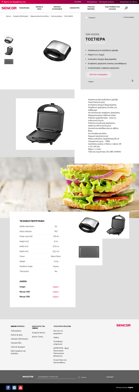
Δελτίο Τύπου (37, 336)
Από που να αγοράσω (98, 75)
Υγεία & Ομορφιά (18, 347)
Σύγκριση (92, 17)
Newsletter (28, 377)
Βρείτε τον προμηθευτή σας (15, 2)
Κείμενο (83, 377)
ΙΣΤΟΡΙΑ (78, 2)
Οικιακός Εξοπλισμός (19, 339)
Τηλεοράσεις (16, 331)
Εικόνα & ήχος (16, 335)
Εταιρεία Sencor (38, 332)
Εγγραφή (110, 377)
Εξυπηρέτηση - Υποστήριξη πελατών (100, 2)
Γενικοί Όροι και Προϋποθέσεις (59, 361)
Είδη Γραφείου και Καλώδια (18, 352)
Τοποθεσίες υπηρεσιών (58, 342)
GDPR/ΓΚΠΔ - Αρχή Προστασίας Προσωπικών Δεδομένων (61, 352)
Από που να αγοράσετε (58, 332)
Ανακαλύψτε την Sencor (128, 2)
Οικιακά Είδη (16, 343)
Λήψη (55, 287)
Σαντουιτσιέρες (129, 17)
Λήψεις (90, 81)
